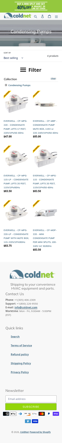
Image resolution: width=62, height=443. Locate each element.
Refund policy (20, 354)
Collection (10, 79)
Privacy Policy (20, 372)
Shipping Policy (21, 363)
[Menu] (56, 16)
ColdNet (24, 432)
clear (53, 78)
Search (15, 336)
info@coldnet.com (26, 307)
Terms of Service (21, 345)
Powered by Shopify (40, 432)
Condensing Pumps (19, 85)
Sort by (7, 53)
